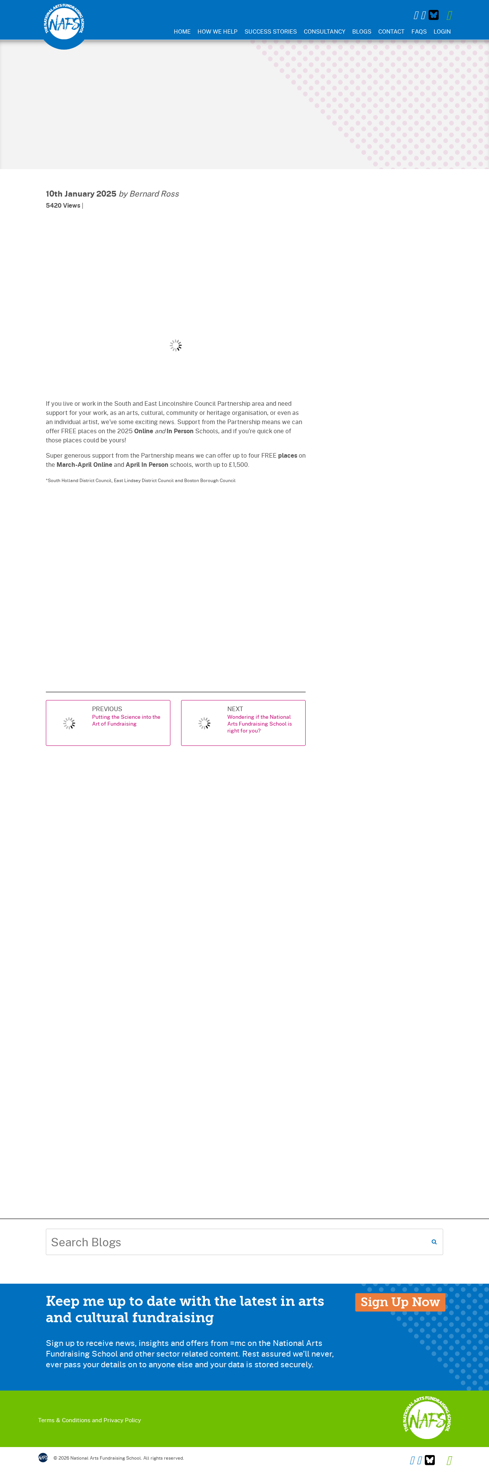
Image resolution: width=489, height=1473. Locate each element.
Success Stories (270, 31)
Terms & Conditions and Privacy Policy (89, 1420)
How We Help (218, 31)
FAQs (419, 31)
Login (442, 31)
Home (182, 31)
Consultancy (324, 31)
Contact (391, 31)
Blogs (361, 31)
